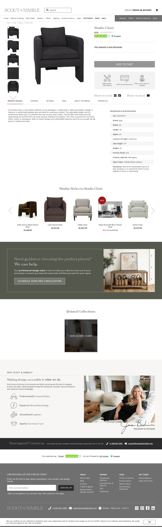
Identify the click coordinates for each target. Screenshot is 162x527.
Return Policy (125, 484)
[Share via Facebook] (119, 95)
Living (6, 18)
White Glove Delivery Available (142, 84)
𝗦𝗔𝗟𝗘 (104, 18)
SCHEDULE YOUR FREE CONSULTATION (39, 281)
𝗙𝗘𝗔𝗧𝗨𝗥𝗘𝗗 (88, 18)
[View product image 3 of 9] (13, 59)
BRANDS (123, 18)
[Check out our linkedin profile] (153, 508)
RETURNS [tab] (50, 101)
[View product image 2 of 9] (13, 46)
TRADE (131, 18)
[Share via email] (148, 95)
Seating (20, 23)
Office (48, 18)
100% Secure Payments (124, 84)
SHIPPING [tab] (34, 101)
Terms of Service (126, 478)
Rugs (79, 18)
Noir (96, 32)
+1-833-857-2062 (116, 443)
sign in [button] (128, 10)
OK (149, 522)
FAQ (101, 488)
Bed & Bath (30, 18)
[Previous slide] (10, 210)
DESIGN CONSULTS (143, 18)
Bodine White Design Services (87, 490)
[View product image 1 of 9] (13, 32)
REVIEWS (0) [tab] (102, 101)
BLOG (155, 18)
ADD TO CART (124, 64)
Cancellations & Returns (106, 484)
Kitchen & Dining (17, 18)
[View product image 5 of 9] (13, 86)
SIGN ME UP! (66, 488)
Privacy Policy (125, 481)
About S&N (85, 478)
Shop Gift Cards (146, 481)
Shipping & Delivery (104, 479)
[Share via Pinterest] (115, 95)
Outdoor (40, 18)
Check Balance (145, 478)
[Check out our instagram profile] (137, 508)
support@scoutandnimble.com (140, 443)
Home (9, 23)
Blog (82, 481)
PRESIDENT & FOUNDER (144, 429)
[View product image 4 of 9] (13, 73)
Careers (83, 484)
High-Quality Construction (107, 84)
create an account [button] (142, 10)
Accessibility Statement (124, 488)
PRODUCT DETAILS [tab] (15, 101)
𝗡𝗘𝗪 (97, 18)
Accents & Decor (68, 18)
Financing (104, 491)
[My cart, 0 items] (156, 10)
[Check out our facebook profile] (147, 508)
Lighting (56, 18)
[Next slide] (153, 210)
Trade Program (86, 487)
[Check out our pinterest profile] (142, 508)
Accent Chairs (29, 23)
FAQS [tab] (64, 101)
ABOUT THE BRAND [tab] (82, 101)
